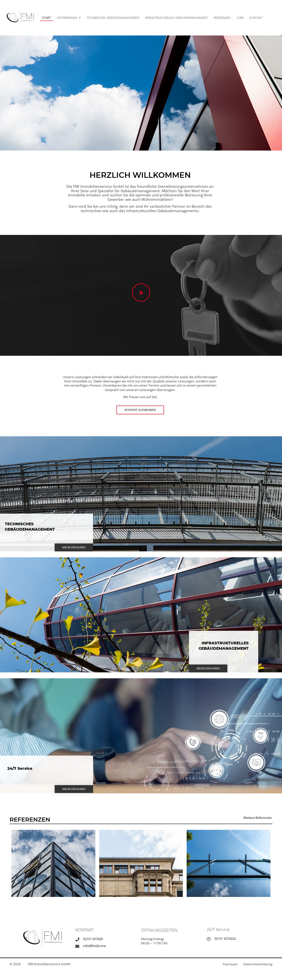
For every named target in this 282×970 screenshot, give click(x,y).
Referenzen (222, 18)
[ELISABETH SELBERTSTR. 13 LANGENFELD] (228, 863)
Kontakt (256, 18)
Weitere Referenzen (257, 818)
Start (46, 18)
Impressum (230, 964)
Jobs (240, 18)
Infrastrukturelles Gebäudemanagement (176, 18)
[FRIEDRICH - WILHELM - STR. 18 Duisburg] (53, 863)
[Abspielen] (141, 292)
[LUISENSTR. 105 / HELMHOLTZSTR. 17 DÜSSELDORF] (141, 863)
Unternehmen (67, 18)
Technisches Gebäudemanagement (113, 18)
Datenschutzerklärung (257, 964)
